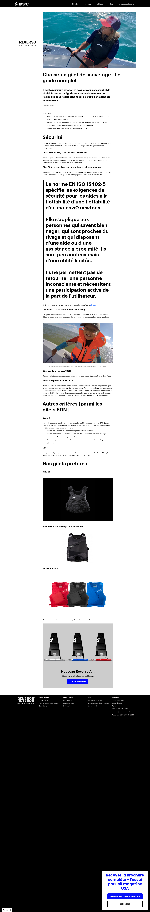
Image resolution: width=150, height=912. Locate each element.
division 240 (94, 305)
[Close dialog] (145, 873)
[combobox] (7, 910)
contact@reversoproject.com (123, 712)
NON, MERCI (125, 904)
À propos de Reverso (126, 4)
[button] (76, 4)
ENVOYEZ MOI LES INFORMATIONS (125, 896)
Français (5, 910)
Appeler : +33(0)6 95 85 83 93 (123, 715)
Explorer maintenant (78, 681)
